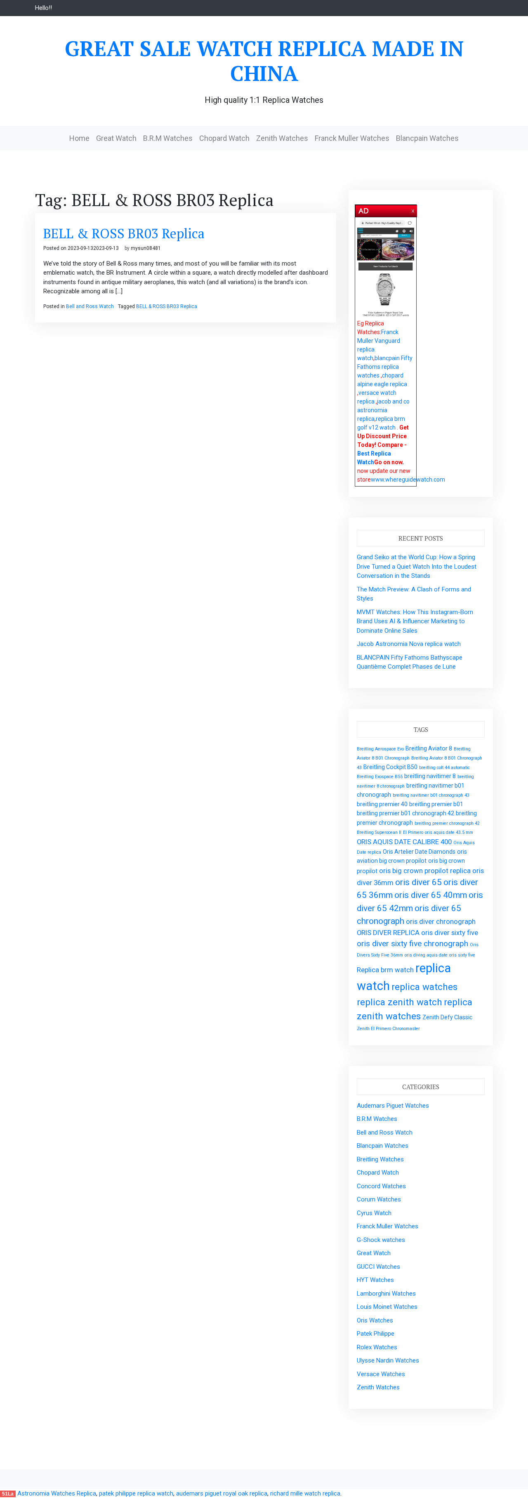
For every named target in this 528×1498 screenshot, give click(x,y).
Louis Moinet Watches (387, 1306)
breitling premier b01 (436, 804)
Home (79, 138)
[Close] (413, 209)
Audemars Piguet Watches (393, 1105)
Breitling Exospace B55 (380, 776)
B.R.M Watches (168, 138)
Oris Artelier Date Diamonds (419, 851)
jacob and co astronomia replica (383, 410)
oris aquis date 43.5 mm (449, 832)
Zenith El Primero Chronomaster (388, 1028)
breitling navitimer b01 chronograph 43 (431, 795)
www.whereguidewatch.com (408, 479)
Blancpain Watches (427, 138)
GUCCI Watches (378, 1266)
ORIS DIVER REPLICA (388, 932)
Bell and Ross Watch (90, 306)
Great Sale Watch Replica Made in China (264, 61)
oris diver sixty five (449, 932)
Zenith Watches (282, 138)
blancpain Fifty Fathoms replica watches (384, 367)
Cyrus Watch (374, 1213)
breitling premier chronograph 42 (447, 823)
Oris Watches (375, 1320)
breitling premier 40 (382, 804)
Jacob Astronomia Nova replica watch (409, 644)
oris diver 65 (418, 882)
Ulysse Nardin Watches (388, 1360)
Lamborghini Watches (386, 1293)
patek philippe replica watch (136, 1493)
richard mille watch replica (305, 1493)
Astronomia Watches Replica (56, 1493)
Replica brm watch (385, 970)
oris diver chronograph (441, 921)
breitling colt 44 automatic (444, 767)
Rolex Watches (377, 1347)
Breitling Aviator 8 (428, 748)
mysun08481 (146, 248)
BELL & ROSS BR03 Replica (124, 233)
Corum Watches (379, 1199)
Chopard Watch (224, 138)
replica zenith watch (399, 1002)
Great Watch (116, 138)
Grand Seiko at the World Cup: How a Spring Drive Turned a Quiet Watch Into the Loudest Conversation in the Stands (416, 566)
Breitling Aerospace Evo (380, 749)
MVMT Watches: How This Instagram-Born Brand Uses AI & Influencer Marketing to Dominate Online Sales (415, 621)
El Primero (413, 832)
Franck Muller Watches (352, 138)
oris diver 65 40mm (430, 895)
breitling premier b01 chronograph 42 (405, 813)
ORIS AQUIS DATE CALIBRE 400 (404, 842)
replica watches (424, 986)
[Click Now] (385, 269)
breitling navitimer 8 (430, 776)
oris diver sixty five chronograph (412, 943)
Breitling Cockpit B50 (390, 767)
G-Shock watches (381, 1240)
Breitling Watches (380, 1159)
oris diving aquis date (426, 955)
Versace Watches (381, 1374)
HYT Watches (375, 1280)
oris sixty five (462, 955)
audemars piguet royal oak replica (221, 1493)
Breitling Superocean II (379, 832)
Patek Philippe (375, 1333)
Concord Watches (381, 1186)
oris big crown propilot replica (425, 871)
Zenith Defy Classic (447, 1017)
